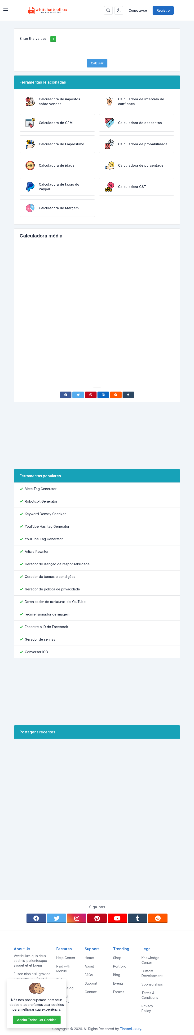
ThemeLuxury (130, 1029)
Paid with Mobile (63, 968)
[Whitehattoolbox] (48, 10)
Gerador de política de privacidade (52, 589)
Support (91, 983)
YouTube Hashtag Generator (47, 526)
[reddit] (158, 918)
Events (118, 983)
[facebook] (36, 918)
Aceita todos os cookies (37, 1020)
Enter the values (33, 38)
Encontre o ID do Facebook (46, 627)
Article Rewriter (36, 551)
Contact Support (62, 999)
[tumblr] (137, 918)
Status (61, 979)
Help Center (65, 958)
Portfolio (119, 966)
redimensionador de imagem (47, 614)
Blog (116, 975)
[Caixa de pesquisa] (108, 10)
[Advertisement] (97, 282)
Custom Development (152, 973)
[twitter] (56, 918)
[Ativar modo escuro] (119, 10)
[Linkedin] (103, 395)
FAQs (89, 975)
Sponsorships (152, 984)
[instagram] (76, 918)
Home (89, 958)
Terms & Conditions (149, 995)
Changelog (65, 988)
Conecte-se (138, 10)
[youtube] (117, 918)
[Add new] (53, 39)
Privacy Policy (147, 1008)
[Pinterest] (91, 395)
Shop (117, 958)
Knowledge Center (150, 960)
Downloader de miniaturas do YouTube (55, 602)
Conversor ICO (36, 652)
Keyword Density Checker (45, 514)
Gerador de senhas (40, 639)
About (89, 966)
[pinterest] (97, 918)
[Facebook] (65, 395)
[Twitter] (78, 395)
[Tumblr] (128, 395)
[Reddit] (116, 395)
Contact (91, 992)
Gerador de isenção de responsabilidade (57, 564)
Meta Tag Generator (41, 489)
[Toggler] (5, 10)
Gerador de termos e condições (50, 577)
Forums (118, 992)
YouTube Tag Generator (44, 539)
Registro (163, 10)
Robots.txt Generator (41, 501)
